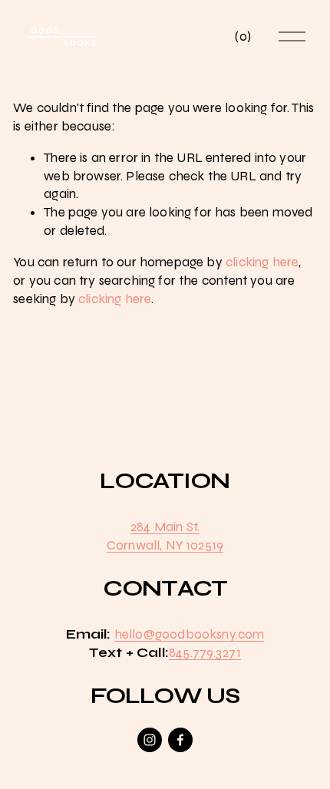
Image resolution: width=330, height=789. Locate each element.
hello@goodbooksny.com (189, 634)
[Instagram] (149, 740)
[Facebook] (180, 740)
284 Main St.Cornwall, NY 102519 (165, 536)
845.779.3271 (205, 653)
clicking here (262, 262)
